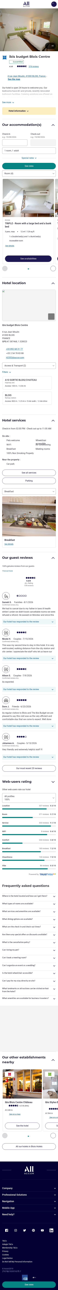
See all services (29, 472)
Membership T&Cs (9, 1248)
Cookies (5, 1255)
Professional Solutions (14, 1194)
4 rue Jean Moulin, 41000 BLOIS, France (27, 76)
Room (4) (8, 173)
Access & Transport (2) (15, 365)
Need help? (8, 1214)
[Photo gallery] (29, 29)
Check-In (9, 135)
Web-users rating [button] (17, 782)
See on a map (15, 1114)
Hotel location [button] (14, 283)
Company (7, 1188)
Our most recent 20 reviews (29, 768)
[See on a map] (29, 305)
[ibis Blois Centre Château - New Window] (22, 1084)
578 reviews (34, 66)
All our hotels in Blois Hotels (29, 1146)
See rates (29, 1284)
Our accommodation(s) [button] (21, 125)
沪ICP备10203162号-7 (11, 1271)
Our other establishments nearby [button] (24, 1059)
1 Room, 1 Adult (11, 150)
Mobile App (8, 1207)
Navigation (8, 1201)
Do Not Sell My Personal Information (17, 1262)
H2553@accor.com (15, 357)
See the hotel (22, 1125)
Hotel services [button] (14, 420)
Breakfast (9, 491)
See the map (14, 79)
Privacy (5, 1251)
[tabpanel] (29, 225)
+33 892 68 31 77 (14, 349)
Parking (29, 480)
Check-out (38, 135)
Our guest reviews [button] (17, 558)
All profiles (9, 798)
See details (8, 544)
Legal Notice (7, 1258)
